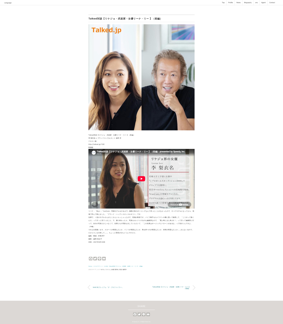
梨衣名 (117, 269)
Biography (248, 2)
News (238, 2)
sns (256, 2)
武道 (120, 269)
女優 (112, 269)
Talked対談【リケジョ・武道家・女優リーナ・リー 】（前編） (126, 266)
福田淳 (124, 269)
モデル (103, 269)
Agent (263, 2)
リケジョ (108, 269)
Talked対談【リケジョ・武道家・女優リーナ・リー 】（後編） (171, 287)
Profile (230, 2)
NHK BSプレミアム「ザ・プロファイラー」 (108, 287)
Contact (272, 2)
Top (223, 2)
